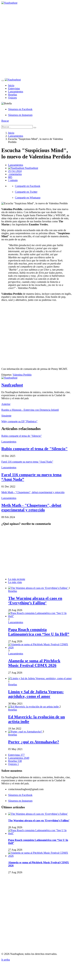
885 (10, 177)
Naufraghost (31, 168)
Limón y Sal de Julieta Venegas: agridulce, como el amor (36, 694)
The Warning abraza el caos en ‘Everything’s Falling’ (35, 600)
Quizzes (12, 97)
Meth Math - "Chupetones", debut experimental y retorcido (31, 507)
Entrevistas (14, 88)
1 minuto (13, 180)
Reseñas (12, 94)
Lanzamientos (15, 91)
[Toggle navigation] (2, 80)
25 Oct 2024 (15, 171)
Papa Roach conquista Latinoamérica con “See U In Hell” (38, 631)
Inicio (11, 85)
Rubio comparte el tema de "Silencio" (34, 448)
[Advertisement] (36, 41)
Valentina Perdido (22, 374)
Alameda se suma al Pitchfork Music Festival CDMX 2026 (34, 663)
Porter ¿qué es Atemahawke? (33, 742)
